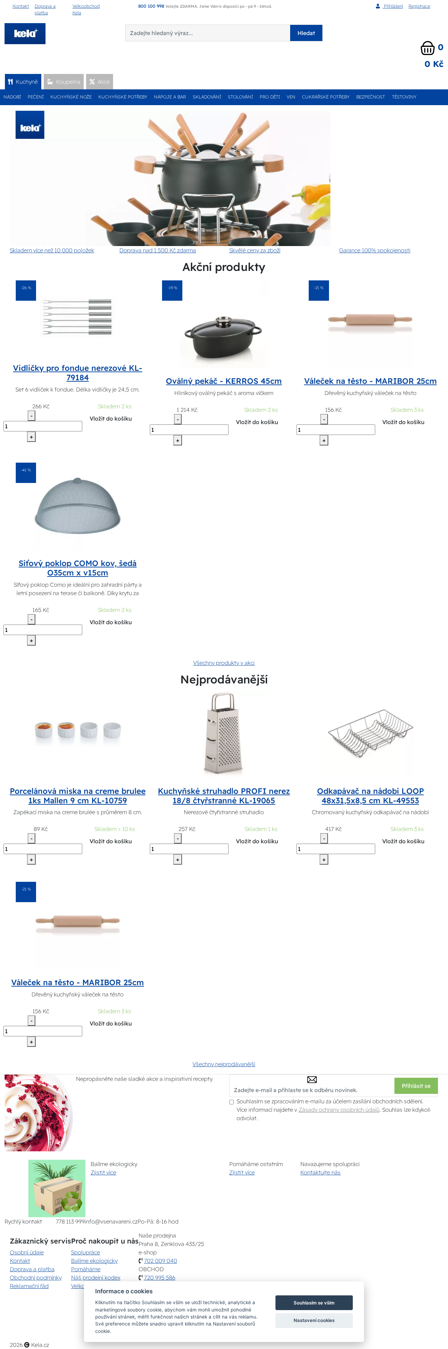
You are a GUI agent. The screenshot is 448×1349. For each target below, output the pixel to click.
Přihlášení (393, 6)
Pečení (36, 97)
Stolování (240, 97)
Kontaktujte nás (320, 1172)
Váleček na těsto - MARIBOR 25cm (370, 381)
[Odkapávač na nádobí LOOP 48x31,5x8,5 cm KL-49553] (370, 733)
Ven (291, 97)
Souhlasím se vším (314, 1303)
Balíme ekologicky (94, 1260)
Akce (103, 81)
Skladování (207, 97)
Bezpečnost (370, 97)
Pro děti (270, 97)
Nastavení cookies (314, 1320)
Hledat (306, 32)
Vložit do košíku (111, 418)
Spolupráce (85, 1252)
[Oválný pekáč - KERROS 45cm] (224, 323)
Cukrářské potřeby (326, 97)
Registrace (419, 6)
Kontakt (21, 6)
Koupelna (67, 81)
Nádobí (12, 97)
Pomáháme (85, 1269)
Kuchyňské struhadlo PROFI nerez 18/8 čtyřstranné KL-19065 (224, 795)
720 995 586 (159, 1277)
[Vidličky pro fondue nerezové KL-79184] (77, 317)
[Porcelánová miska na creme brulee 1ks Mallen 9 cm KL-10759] (77, 733)
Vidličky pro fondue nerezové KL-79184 (77, 372)
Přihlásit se (416, 1085)
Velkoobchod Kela (86, 9)
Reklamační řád (29, 1285)
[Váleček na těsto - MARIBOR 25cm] (370, 323)
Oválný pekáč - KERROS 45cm (224, 381)
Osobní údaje (27, 1252)
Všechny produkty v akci (224, 662)
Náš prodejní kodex (95, 1277)
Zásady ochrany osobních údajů (339, 1109)
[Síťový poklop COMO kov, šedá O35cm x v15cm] (77, 506)
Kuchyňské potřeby (122, 97)
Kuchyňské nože (71, 97)
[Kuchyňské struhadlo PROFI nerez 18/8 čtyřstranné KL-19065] (224, 733)
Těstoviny (404, 97)
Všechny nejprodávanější (223, 1064)
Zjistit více (103, 1172)
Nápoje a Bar (170, 97)
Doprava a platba (45, 9)
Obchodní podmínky (36, 1277)
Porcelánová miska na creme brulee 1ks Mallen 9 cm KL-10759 (78, 795)
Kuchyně (26, 81)
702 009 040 (160, 1260)
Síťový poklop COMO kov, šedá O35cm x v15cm (77, 568)
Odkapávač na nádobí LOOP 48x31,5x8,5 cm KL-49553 (370, 795)
